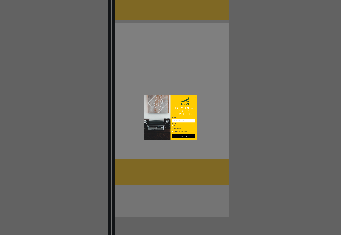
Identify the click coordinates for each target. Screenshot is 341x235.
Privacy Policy (183, 131)
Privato (175, 125)
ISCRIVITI (184, 136)
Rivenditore (177, 128)
